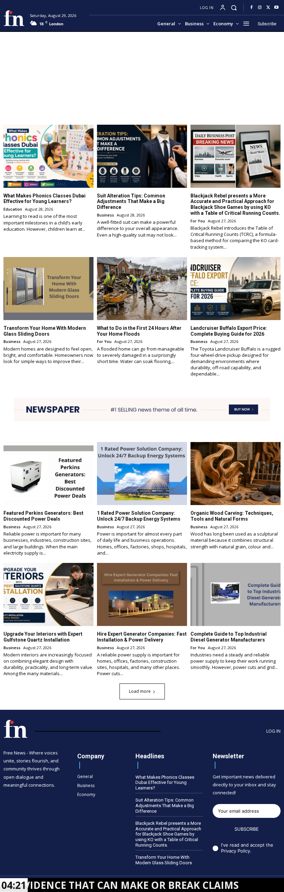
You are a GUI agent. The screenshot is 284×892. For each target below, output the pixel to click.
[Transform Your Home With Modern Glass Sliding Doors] (48, 288)
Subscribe (246, 829)
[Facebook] (251, 7)
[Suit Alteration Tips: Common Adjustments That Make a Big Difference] (142, 156)
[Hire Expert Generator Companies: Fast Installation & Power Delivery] (142, 594)
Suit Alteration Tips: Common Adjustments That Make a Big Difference (131, 201)
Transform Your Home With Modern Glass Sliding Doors (44, 331)
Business (105, 215)
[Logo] (14, 18)
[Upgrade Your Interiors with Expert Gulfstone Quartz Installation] (48, 594)
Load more (140, 691)
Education (12, 209)
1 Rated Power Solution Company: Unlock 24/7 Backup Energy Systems (138, 516)
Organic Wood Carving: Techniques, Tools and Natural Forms (231, 516)
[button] (234, 7)
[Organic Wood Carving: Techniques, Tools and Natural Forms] (235, 473)
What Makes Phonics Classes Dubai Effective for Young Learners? (44, 198)
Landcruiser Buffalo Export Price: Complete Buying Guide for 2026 (228, 331)
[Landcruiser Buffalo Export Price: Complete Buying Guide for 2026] (235, 288)
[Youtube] (276, 7)
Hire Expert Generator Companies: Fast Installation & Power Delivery (142, 637)
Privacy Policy (235, 851)
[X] (268, 7)
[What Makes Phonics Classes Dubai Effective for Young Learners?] (48, 156)
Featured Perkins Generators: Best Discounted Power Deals (43, 516)
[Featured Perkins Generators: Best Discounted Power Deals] (48, 473)
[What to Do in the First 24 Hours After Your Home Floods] (142, 288)
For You (197, 221)
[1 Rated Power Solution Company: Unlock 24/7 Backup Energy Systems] (142, 473)
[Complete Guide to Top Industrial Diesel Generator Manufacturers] (235, 594)
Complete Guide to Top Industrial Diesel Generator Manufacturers (228, 637)
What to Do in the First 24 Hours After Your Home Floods (139, 331)
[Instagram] (260, 7)
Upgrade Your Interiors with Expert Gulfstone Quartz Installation (42, 637)
